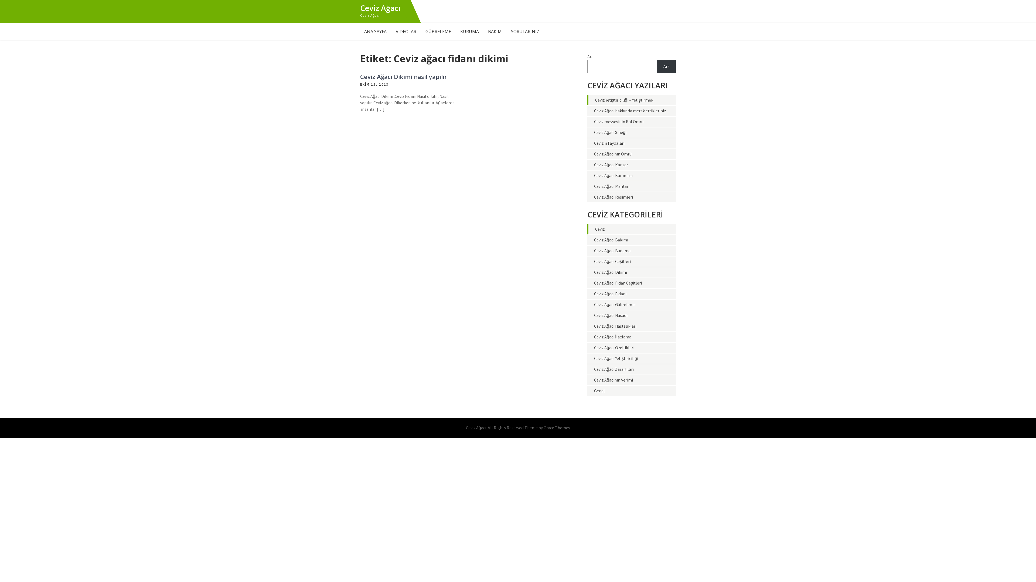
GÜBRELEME (438, 31)
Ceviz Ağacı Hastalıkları (615, 326)
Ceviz (600, 229)
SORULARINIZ (525, 31)
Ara (590, 57)
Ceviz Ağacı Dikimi (610, 272)
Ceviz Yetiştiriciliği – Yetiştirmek (624, 100)
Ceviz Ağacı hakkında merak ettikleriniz (630, 111)
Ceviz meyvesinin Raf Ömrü (618, 121)
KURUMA (469, 31)
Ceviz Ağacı (380, 8)
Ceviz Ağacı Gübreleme (615, 304)
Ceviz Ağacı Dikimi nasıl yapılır (403, 76)
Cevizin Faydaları (609, 143)
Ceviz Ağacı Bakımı (611, 240)
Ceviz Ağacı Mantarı (611, 186)
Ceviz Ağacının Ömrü (613, 154)
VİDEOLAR (406, 31)
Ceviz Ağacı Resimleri (613, 197)
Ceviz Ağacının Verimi (613, 380)
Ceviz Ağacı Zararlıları (614, 369)
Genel (599, 391)
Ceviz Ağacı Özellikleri (614, 348)
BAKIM (495, 31)
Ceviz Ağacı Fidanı (610, 294)
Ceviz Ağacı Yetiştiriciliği (616, 358)
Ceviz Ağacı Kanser (611, 165)
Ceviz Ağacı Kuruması (613, 175)
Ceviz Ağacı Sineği (610, 132)
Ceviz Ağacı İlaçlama (612, 337)
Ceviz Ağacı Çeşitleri (612, 261)
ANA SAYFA (375, 31)
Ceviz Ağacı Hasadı (611, 315)
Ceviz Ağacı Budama (612, 251)
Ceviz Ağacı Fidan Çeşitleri (618, 283)
